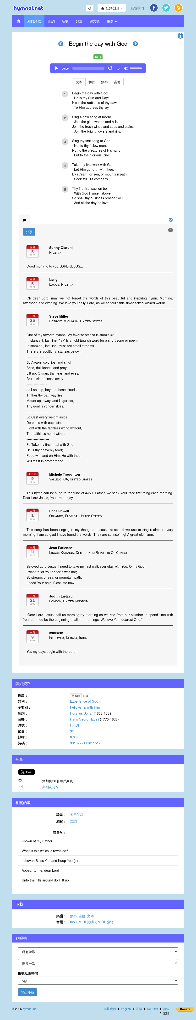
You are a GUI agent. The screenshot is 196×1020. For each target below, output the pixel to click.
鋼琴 (104, 81)
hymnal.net (30, 1009)
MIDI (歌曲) (87, 921)
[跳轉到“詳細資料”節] (180, 36)
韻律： (23, 737)
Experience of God (84, 701)
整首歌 (75, 696)
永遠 (85, 696)
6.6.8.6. (76, 737)
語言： (61, 814)
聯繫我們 (109, 1009)
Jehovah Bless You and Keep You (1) (50, 860)
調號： (23, 725)
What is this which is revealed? (45, 850)
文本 (79, 81)
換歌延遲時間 (28, 973)
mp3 (73, 921)
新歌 (65, 21)
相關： (61, 821)
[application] (98, 68)
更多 (110, 21)
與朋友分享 (50, 786)
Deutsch (152, 1009)
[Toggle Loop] (110, 68)
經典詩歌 (34, 21)
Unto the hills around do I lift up (45, 880)
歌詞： (23, 713)
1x (118, 68)
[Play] (56, 68)
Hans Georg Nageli (84, 719)
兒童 (79, 21)
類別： (23, 701)
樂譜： (61, 915)
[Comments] (24, 220)
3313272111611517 (85, 743)
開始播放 (27, 992)
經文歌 (95, 21)
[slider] (136, 68)
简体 (166, 1009)
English (126, 1009)
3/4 (72, 731)
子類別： (24, 707)
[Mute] (126, 68)
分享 (29, 231)
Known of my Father (37, 841)
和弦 (91, 81)
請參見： (59, 832)
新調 (51, 21)
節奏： (23, 731)
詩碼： (23, 743)
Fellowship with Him (85, 707)
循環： (23, 695)
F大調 (74, 725)
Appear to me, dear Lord (40, 870)
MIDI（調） (106, 921)
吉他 (117, 81)
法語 (139, 1009)
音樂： (23, 719)
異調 (73, 821)
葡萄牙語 (76, 814)
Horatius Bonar (81, 713)
